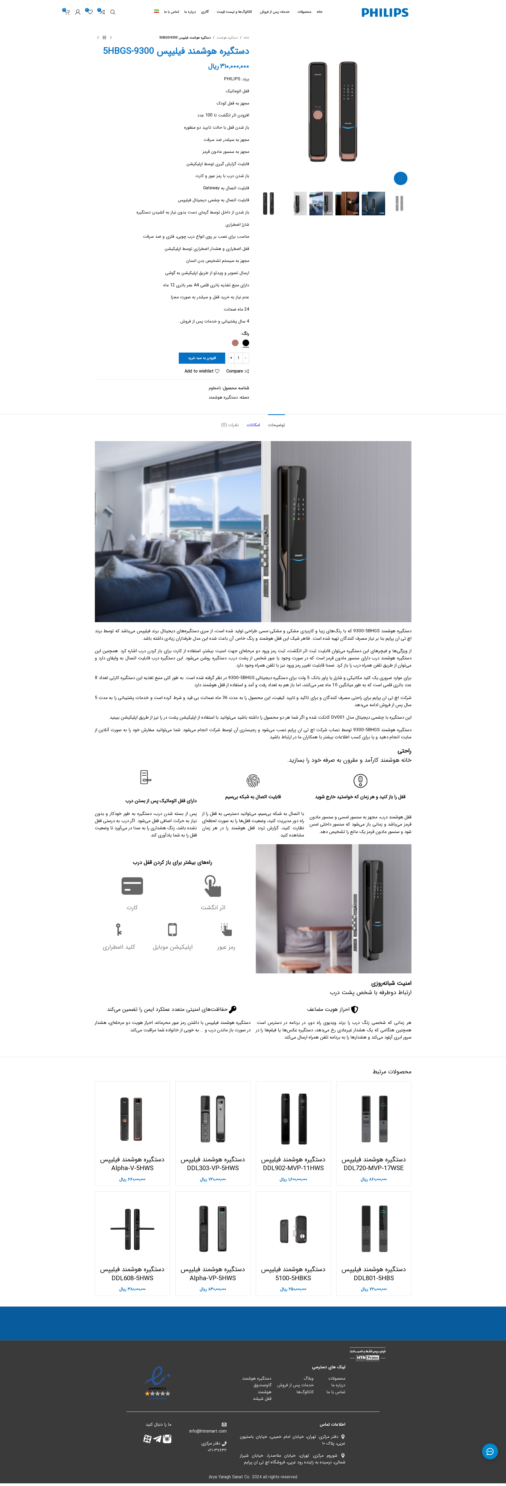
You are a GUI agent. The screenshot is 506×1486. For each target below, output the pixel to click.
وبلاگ (309, 1378)
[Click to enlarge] (400, 178)
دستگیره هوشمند (227, 37)
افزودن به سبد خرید (202, 358)
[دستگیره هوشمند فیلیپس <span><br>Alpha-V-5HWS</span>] (132, 1119)
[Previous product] (111, 38)
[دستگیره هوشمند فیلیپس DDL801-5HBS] (374, 1228)
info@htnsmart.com (208, 1431)
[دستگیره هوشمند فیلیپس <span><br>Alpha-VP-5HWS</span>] (213, 1228)
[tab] (276, 422)
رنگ (245, 333)
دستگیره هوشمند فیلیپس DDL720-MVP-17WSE (374, 1164)
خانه (246, 37)
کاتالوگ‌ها (305, 1392)
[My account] (78, 12)
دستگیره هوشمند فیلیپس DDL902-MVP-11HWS (293, 1164)
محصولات (336, 1378)
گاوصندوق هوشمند (262, 1388)
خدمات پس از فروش (295, 1385)
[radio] (246, 343)
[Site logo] (384, 12)
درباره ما (338, 1385)
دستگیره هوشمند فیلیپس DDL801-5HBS (374, 1274)
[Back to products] (104, 38)
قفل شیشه (262, 1398)
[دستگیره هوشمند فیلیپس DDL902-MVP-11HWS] (293, 1119)
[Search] (113, 12)
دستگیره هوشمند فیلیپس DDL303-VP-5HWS (213, 1164)
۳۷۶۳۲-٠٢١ (217, 1450)
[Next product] (98, 38)
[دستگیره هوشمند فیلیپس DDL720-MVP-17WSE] (374, 1119)
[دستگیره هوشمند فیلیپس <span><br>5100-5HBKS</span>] (293, 1228)
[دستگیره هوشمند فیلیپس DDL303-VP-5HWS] (213, 1119)
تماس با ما (335, 1392)
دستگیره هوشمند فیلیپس (132, 1164)
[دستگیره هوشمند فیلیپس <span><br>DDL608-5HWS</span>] (132, 1228)
